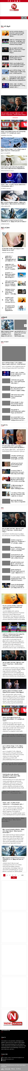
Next (25, 325)
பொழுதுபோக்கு (4, 424)
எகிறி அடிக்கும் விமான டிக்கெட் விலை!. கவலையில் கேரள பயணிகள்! (17, 396)
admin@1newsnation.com (8, 1059)
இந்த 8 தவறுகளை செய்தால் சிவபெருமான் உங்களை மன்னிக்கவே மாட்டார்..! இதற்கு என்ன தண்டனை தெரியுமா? (13, 220)
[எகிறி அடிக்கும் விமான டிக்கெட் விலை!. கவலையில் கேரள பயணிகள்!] (6, 395)
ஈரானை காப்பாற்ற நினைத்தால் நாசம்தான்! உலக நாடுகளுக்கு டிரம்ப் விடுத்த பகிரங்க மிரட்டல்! (17, 586)
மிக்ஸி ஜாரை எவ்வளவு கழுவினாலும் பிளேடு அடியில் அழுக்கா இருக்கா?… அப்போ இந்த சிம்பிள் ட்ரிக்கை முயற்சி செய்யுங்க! (10, 292)
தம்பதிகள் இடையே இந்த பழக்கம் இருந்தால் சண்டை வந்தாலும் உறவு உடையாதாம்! (13, 249)
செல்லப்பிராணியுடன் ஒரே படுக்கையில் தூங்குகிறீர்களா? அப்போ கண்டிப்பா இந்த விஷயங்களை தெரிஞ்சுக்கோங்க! (18, 78)
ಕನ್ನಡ (18, 1069)
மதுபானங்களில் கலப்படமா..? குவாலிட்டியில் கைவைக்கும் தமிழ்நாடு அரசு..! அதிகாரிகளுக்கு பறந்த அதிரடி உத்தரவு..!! (20, 334)
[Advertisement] (14, 895)
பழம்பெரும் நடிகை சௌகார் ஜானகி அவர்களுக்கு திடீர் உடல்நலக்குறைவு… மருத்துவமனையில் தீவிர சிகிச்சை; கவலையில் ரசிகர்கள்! (18, 465)
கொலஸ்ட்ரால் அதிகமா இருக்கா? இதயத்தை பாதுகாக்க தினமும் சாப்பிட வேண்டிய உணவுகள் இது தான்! (18, 479)
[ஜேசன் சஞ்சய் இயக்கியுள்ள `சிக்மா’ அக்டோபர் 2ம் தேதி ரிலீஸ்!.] (6, 501)
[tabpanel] (14, 105)
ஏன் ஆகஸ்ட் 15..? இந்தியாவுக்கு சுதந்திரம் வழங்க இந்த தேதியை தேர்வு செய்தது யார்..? (10, 275)
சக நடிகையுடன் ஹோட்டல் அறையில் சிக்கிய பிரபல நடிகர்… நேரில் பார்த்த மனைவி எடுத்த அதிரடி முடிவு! (18, 472)
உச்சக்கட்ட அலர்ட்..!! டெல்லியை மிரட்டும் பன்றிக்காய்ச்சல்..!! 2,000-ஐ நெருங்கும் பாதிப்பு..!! (17, 85)
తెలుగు (13, 1069)
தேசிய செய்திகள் (4, 341)
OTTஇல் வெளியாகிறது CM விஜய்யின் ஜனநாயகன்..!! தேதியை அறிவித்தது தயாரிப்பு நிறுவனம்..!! (17, 487)
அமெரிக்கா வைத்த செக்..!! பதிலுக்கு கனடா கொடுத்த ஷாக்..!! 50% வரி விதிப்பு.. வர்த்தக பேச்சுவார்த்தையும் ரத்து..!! (18, 541)
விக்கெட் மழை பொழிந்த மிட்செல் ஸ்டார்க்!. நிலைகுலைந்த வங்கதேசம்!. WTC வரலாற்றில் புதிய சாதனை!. (17, 65)
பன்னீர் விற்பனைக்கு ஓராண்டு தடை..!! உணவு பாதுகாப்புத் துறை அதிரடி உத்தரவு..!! (18, 381)
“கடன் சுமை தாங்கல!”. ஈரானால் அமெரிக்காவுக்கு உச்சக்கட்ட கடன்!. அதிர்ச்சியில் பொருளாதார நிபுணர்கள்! (18, 578)
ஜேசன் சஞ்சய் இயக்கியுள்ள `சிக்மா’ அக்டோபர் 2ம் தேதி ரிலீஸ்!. (18, 501)
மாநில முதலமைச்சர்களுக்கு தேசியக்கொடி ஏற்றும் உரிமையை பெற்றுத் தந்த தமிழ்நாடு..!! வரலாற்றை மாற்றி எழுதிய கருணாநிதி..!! (11, 283)
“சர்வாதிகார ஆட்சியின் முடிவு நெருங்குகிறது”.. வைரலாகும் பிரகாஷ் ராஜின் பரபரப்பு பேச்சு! (17, 457)
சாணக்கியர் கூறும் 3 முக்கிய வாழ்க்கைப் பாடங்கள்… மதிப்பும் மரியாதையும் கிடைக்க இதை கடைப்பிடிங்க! (10, 300)
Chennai (4, 1060)
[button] (22, 17)
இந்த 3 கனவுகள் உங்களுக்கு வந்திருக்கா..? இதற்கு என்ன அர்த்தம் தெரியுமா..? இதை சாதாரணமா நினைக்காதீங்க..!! (13, 203)
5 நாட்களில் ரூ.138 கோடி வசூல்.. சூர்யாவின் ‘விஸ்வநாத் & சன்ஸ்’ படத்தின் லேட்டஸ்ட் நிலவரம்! (18, 494)
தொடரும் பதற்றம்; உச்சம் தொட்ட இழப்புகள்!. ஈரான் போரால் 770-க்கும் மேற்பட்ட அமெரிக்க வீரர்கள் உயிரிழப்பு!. (17, 50)
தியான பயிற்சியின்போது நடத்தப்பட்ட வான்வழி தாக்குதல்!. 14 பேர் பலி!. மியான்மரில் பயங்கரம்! (18, 549)
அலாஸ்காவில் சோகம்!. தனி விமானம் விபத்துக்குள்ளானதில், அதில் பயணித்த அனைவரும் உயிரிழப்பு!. (18, 556)
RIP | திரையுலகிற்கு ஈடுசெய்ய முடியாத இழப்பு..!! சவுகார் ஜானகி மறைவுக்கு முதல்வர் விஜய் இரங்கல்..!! (13, 446)
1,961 (22, 875)
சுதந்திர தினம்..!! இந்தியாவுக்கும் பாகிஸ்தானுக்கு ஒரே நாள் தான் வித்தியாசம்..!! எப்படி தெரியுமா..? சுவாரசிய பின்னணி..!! (10, 259)
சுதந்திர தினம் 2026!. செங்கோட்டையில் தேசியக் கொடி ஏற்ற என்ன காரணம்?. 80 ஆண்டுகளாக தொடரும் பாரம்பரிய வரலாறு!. (11, 267)
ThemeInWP (3, 1066)
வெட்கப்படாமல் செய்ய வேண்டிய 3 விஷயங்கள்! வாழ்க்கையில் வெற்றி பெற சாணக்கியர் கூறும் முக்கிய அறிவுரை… (17, 34)
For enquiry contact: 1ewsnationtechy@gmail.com (13, 1057)
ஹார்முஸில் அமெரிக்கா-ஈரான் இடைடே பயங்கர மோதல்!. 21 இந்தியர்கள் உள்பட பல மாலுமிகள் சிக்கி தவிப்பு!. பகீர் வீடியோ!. (18, 564)
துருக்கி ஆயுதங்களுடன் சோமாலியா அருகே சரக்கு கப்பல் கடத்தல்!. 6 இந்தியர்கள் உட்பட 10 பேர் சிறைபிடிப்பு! (18, 571)
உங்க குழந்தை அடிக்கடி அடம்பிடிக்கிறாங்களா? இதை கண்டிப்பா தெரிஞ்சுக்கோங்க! (10, 308)
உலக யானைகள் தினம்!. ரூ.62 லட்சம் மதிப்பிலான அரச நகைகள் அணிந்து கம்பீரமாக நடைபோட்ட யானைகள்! (18, 418)
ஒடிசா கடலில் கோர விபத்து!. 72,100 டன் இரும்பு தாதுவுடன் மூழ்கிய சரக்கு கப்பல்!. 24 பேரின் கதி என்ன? (17, 72)
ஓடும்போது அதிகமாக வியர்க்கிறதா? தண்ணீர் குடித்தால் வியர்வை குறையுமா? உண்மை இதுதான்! (17, 58)
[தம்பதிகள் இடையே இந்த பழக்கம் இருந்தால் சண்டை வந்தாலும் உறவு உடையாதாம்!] (14, 239)
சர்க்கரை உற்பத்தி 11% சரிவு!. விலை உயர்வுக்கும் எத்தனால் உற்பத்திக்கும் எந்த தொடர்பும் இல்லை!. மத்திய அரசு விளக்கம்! (18, 404)
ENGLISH (7, 1069)
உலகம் (2, 507)
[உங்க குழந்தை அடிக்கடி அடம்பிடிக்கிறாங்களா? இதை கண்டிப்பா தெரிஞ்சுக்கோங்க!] (22, 308)
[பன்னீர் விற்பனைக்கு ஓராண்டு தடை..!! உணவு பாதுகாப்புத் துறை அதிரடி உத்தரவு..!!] (6, 380)
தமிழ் (2, 1069)
